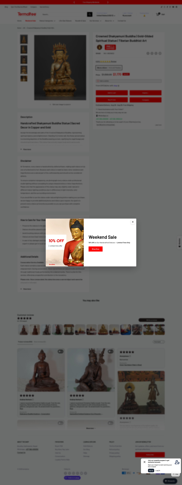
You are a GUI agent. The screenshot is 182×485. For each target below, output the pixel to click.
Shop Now (95, 249)
